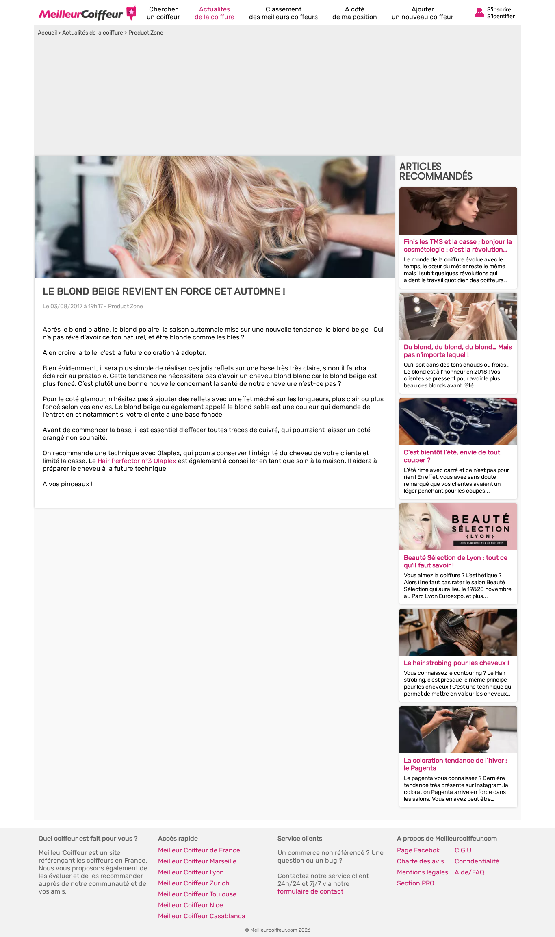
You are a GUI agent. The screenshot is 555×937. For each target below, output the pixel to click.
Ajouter (422, 13)
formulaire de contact (310, 891)
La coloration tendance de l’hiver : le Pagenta (455, 764)
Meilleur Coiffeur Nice (190, 905)
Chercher (163, 13)
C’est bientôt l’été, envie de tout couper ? (452, 456)
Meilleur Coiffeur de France (199, 850)
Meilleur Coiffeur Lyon (191, 872)
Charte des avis (420, 861)
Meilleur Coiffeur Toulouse (197, 894)
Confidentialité (477, 861)
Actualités (214, 13)
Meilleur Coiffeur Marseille (197, 861)
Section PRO (415, 883)
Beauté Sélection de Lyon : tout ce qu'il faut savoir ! (455, 561)
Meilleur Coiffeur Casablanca (201, 916)
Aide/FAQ (469, 872)
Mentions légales (422, 872)
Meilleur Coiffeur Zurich (194, 883)
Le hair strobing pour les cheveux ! (456, 663)
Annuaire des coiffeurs (87, 12)
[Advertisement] (277, 97)
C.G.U (463, 850)
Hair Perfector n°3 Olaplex (137, 461)
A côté (354, 13)
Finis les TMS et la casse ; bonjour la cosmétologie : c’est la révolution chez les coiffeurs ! (458, 245)
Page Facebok (418, 850)
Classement (283, 13)
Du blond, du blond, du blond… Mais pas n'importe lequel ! (458, 351)
